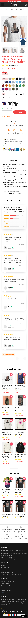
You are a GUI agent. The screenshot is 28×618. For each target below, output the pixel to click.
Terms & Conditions (5, 567)
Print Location (5, 99)
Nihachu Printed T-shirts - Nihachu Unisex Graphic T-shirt (20, 491)
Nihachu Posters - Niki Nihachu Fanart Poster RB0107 (7, 409)
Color (3, 76)
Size (3, 91)
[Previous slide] (3, 29)
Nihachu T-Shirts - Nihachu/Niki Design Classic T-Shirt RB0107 (20, 514)
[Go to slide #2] (14, 50)
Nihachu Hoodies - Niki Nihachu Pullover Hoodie (20, 456)
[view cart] (26, 5)
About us (3, 565)
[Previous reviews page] (17, 358)
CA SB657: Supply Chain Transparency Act (11, 574)
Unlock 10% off (3, 611)
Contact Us (3, 588)
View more (14, 467)
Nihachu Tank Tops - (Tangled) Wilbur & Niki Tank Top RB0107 (20, 387)
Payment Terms (5, 583)
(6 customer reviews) (14, 65)
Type (3, 71)
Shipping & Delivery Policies (7, 581)
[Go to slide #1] (6, 50)
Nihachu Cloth (9, 9)
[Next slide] (25, 29)
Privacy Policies (5, 570)
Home (2, 9)
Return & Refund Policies (7, 585)
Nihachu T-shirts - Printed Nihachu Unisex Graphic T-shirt (7, 514)
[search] (23, 5)
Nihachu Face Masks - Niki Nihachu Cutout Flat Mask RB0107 (7, 387)
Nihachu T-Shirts (19, 9)
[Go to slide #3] (22, 50)
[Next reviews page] (24, 358)
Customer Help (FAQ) (6, 590)
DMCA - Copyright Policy (7, 572)
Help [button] (25, 616)
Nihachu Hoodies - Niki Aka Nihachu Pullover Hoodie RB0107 (20, 432)
